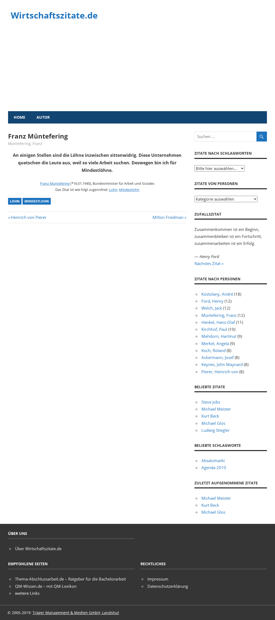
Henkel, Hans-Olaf (218, 322)
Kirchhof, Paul (214, 329)
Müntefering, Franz (25, 143)
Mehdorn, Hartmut (218, 336)
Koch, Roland (213, 350)
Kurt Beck (210, 416)
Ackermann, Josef (217, 357)
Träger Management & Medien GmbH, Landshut (75, 612)
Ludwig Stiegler (215, 430)
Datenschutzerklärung (167, 586)
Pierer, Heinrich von (219, 371)
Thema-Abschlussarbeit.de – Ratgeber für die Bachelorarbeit (70, 579)
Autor (43, 117)
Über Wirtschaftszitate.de (38, 548)
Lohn (113, 189)
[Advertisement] (137, 70)
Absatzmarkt (213, 460)
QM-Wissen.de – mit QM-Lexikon (46, 586)
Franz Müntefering (55, 183)
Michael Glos (213, 423)
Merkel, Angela (215, 343)
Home (19, 117)
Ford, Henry (212, 301)
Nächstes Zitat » (208, 263)
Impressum (157, 579)
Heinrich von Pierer (28, 217)
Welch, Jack (211, 308)
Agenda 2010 (213, 467)
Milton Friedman (168, 217)
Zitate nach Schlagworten (223, 153)
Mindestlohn (129, 189)
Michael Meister (216, 409)
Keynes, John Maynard (222, 364)
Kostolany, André (217, 294)
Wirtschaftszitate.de (54, 15)
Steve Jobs (210, 402)
